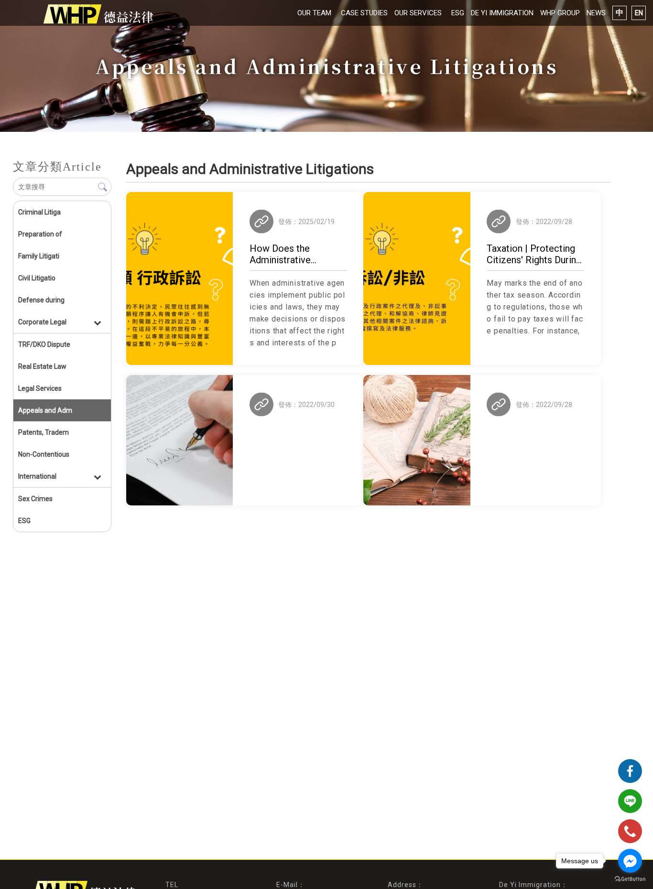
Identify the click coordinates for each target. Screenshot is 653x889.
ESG (457, 13)
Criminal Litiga (39, 212)
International (37, 476)
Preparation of (40, 234)
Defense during (41, 300)
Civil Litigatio (36, 278)
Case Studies (364, 13)
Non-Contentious (43, 454)
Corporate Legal (42, 322)
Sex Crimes (35, 499)
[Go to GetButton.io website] (630, 879)
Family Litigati (38, 256)
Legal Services (40, 388)
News (596, 13)
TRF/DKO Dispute (44, 344)
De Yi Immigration (502, 13)
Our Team (314, 13)
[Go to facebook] (630, 861)
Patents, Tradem (43, 432)
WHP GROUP (560, 13)
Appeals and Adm (45, 410)
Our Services (418, 13)
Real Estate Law (42, 366)
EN (639, 13)
